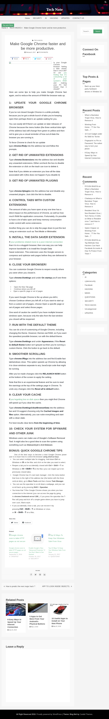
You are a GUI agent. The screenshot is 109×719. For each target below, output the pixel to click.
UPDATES (65, 18)
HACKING (54, 18)
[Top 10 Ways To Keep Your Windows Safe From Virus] (57, 539)
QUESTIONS (90, 297)
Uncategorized (90, 309)
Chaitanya (89, 198)
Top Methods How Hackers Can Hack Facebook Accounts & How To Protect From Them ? (93, 248)
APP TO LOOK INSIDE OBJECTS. (56, 586)
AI (46, 18)
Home (27, 18)
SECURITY (37, 18)
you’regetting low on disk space (25, 399)
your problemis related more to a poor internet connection (37, 242)
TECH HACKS (38, 40)
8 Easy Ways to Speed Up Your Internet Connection (92, 155)
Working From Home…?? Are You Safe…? (92, 127)
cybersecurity (90, 281)
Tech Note (54, 9)
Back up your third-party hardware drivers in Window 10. (93, 89)
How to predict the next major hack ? (20, 586)
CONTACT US (78, 18)
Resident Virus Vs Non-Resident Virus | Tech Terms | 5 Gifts (93, 213)
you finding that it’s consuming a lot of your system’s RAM (60, 77)
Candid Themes (86, 714)
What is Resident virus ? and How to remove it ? (93, 221)
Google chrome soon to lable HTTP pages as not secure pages (17, 550)
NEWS (87, 293)
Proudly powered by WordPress (49, 714)
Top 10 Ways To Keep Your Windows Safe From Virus (57, 550)
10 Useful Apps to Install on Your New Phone (60, 621)
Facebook (89, 285)
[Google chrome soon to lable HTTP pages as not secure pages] (18, 539)
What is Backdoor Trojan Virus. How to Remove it (93, 118)
